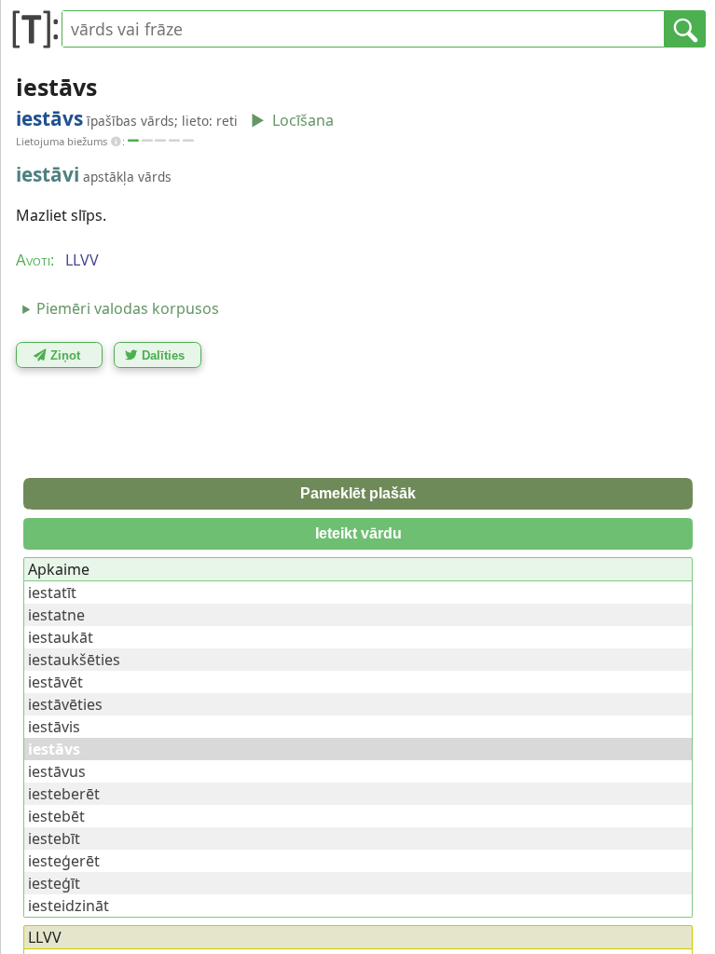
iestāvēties (65, 704)
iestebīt (54, 838)
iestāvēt (55, 682)
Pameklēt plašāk (358, 493)
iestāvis (54, 726)
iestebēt (56, 816)
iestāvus (57, 771)
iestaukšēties (74, 659)
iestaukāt (60, 637)
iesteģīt (54, 883)
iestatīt (52, 592)
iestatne (56, 615)
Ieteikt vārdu (358, 533)
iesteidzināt (68, 905)
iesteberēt (64, 794)
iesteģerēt (64, 861)
